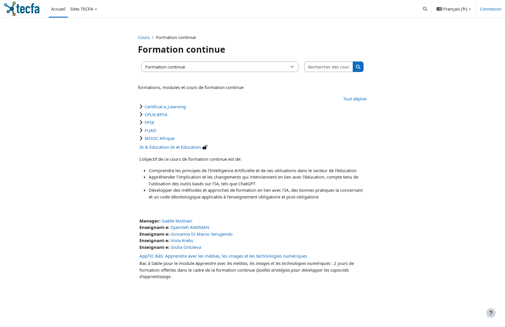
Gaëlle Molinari (177, 221)
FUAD (150, 130)
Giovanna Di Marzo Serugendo (202, 234)
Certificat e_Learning (165, 106)
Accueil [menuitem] (58, 9)
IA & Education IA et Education (170, 147)
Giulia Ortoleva (186, 247)
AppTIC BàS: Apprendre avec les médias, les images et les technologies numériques (223, 256)
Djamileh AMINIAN (190, 227)
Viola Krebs (182, 240)
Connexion (490, 9)
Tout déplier (355, 99)
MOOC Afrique (159, 138)
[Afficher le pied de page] (491, 313)
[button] (425, 9)
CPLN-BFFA (156, 114)
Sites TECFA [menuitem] (81, 9)
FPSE (149, 122)
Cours (144, 37)
